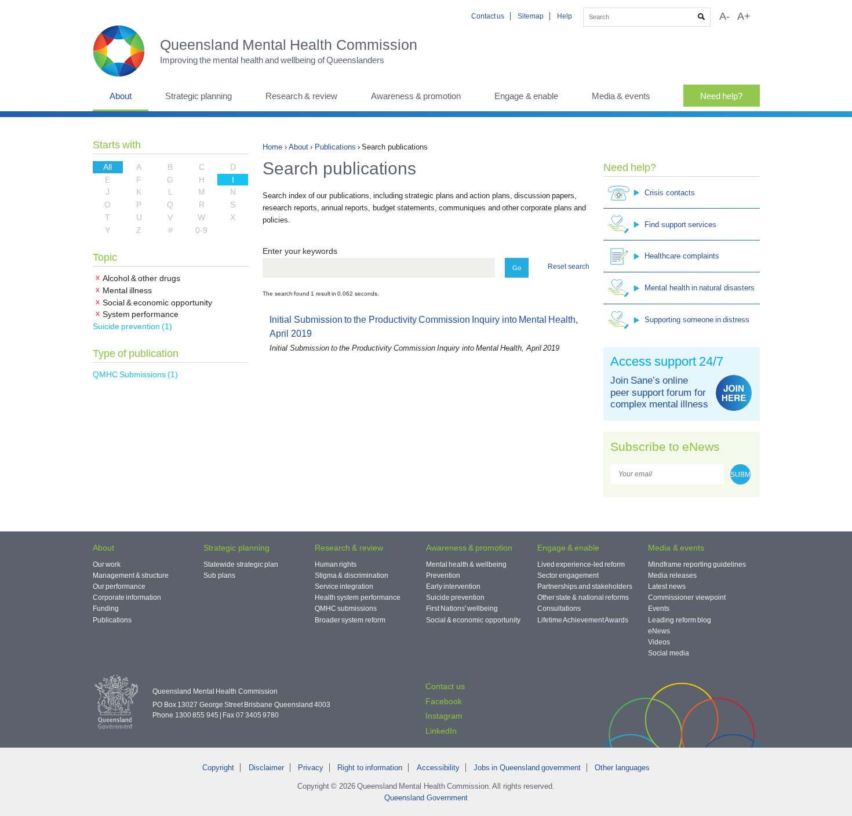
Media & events (621, 96)
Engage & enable (526, 96)
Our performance (119, 586)
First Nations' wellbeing (462, 608)
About (121, 96)
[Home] (126, 51)
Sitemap (531, 16)
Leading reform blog (679, 620)
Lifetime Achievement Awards (583, 620)
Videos (659, 642)
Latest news (666, 586)
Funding (106, 608)
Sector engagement (568, 575)
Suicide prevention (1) (133, 326)
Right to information (369, 767)
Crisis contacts (669, 192)
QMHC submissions (346, 608)
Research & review (301, 96)
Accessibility (438, 767)
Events (658, 608)
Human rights (335, 564)
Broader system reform (350, 620)
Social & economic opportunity (473, 620)
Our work (107, 564)
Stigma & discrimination (351, 575)
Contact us (487, 16)
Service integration (344, 586)
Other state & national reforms (583, 597)
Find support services (680, 224)
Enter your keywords (300, 251)
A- (724, 16)
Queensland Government (425, 797)
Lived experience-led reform (581, 564)
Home (272, 147)
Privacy (310, 767)
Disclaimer (266, 767)
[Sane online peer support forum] (734, 393)
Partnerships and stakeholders (585, 586)
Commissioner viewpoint (686, 597)
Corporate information (127, 597)
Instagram (444, 715)
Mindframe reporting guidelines (697, 564)
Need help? (721, 96)
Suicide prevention (455, 597)
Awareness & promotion (416, 96)
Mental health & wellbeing (466, 564)
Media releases (672, 575)
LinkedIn (441, 730)
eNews (659, 631)
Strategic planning (198, 96)
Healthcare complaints (682, 256)
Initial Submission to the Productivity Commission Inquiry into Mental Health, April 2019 (426, 334)
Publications (335, 147)
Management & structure (131, 575)
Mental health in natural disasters (699, 287)
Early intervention (453, 586)
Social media (668, 653)
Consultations (559, 608)
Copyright (218, 767)
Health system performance (357, 597)
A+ (744, 16)
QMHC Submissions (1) (136, 374)
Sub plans (219, 575)
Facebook (443, 701)
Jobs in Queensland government (527, 767)
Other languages (622, 767)
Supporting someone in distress (697, 319)
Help (564, 16)
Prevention (443, 575)
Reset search (568, 266)
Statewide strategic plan (240, 564)
